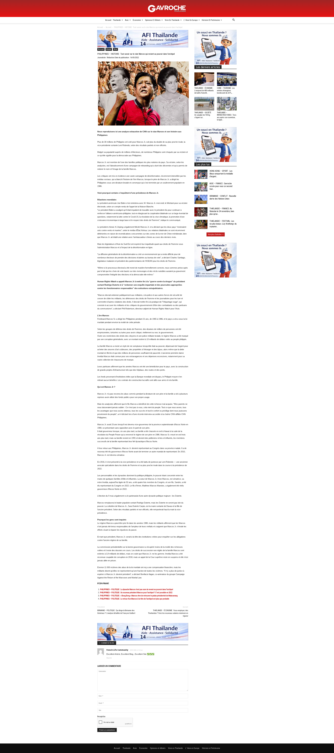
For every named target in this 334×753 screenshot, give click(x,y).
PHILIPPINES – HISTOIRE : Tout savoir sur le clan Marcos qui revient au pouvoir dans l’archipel (136, 54)
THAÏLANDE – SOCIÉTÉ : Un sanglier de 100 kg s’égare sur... (203, 115)
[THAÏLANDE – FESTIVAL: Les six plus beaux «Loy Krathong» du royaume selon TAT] (200, 224)
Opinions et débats (153, 20)
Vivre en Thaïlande (172, 20)
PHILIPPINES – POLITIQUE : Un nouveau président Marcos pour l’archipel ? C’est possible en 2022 (136, 592)
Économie (137, 20)
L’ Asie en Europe (191, 20)
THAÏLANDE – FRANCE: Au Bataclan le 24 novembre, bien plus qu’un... (222, 211)
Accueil (108, 20)
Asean (108, 49)
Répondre (109, 658)
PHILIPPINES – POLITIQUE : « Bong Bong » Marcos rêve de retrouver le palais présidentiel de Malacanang (139, 595)
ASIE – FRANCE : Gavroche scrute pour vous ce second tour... (221, 186)
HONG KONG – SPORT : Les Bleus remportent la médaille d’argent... (221, 174)
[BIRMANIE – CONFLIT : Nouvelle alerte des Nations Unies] (200, 199)
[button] (233, 20)
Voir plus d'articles (215, 234)
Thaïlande (117, 20)
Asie (127, 20)
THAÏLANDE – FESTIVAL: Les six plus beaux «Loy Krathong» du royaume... (223, 224)
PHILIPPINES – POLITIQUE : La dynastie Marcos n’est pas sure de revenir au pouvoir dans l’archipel (136, 589)
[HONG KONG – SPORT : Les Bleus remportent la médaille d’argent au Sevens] (200, 174)
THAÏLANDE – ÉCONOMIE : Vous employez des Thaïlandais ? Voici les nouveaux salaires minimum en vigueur (168, 613)
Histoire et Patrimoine (211, 20)
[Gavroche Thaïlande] (167, 9)
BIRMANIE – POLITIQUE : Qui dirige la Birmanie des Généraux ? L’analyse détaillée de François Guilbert (116, 611)
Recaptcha (101, 716)
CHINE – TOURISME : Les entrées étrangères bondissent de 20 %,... (226, 90)
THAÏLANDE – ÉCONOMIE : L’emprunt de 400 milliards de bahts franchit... (204, 90)
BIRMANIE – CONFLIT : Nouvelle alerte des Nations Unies (223, 197)
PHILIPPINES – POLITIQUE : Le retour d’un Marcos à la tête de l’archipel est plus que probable (134, 599)
